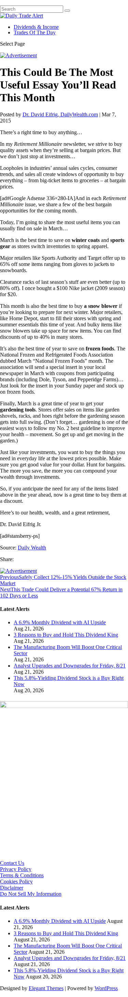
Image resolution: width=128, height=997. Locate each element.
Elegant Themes (46, 988)
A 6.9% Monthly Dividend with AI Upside (60, 622)
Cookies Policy (16, 881)
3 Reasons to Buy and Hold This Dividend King (66, 635)
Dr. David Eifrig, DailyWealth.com (60, 114)
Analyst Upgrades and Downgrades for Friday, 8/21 (70, 666)
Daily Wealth (32, 547)
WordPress (106, 988)
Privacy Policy (15, 869)
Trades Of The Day (35, 32)
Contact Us (12, 863)
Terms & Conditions (22, 875)
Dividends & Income (36, 27)
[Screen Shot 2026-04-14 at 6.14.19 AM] (64, 706)
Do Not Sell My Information (30, 894)
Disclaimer (11, 888)
